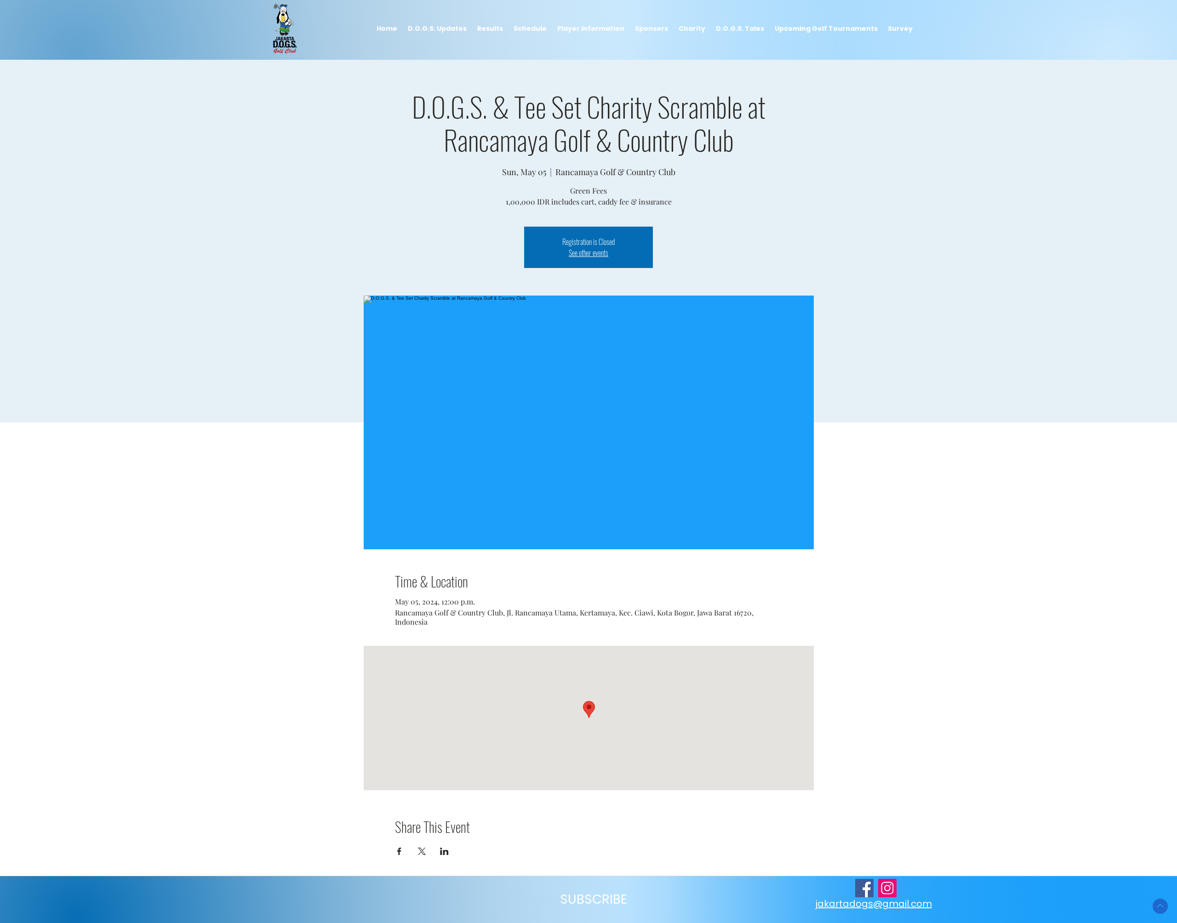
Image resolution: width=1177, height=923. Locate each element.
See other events (588, 252)
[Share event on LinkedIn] (444, 851)
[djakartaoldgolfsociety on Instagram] (887, 888)
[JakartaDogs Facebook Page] (864, 888)
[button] (490, 29)
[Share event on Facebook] (399, 851)
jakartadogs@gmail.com (873, 903)
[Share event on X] (421, 851)
